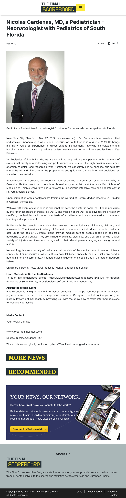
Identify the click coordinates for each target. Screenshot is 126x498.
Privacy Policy (94, 491)
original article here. (88, 344)
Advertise (112, 491)
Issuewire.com (65, 138)
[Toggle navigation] (80, 7)
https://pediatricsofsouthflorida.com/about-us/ (65, 281)
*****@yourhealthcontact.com (24, 331)
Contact (114, 495)
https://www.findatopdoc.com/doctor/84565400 (76, 277)
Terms (78, 491)
